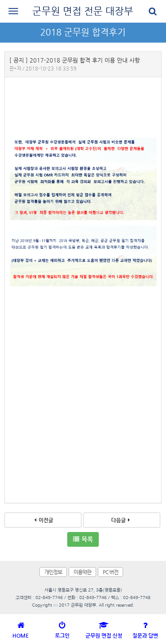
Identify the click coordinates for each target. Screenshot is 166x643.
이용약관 (82, 572)
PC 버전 (110, 572)
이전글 (46, 520)
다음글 (118, 520)
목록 (87, 539)
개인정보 (53, 572)
